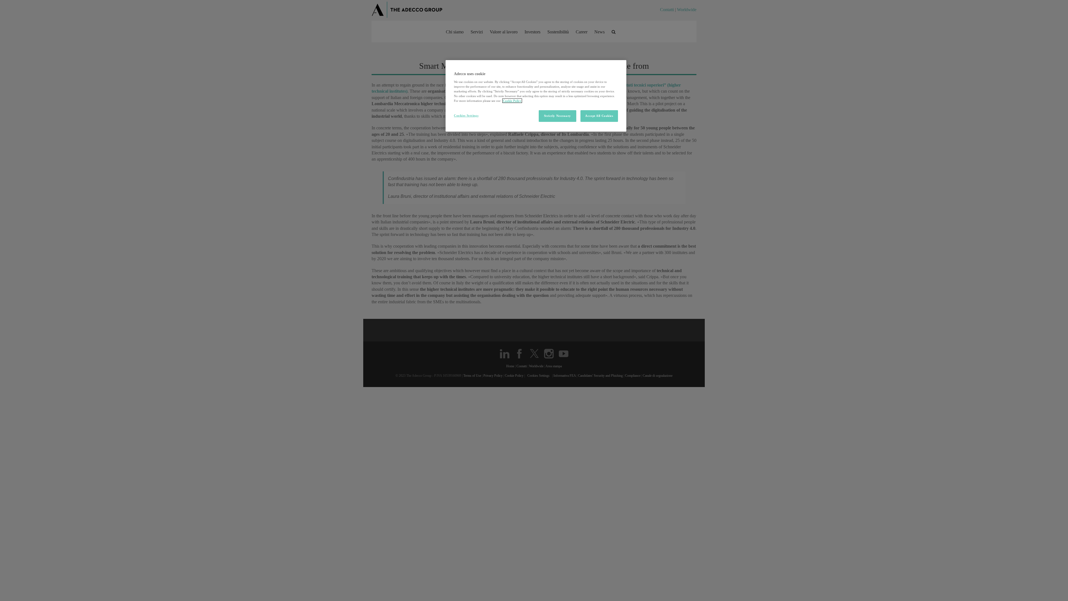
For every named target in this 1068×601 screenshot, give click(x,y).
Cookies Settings (466, 115)
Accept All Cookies (599, 115)
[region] (536, 96)
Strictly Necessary (557, 115)
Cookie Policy (512, 100)
